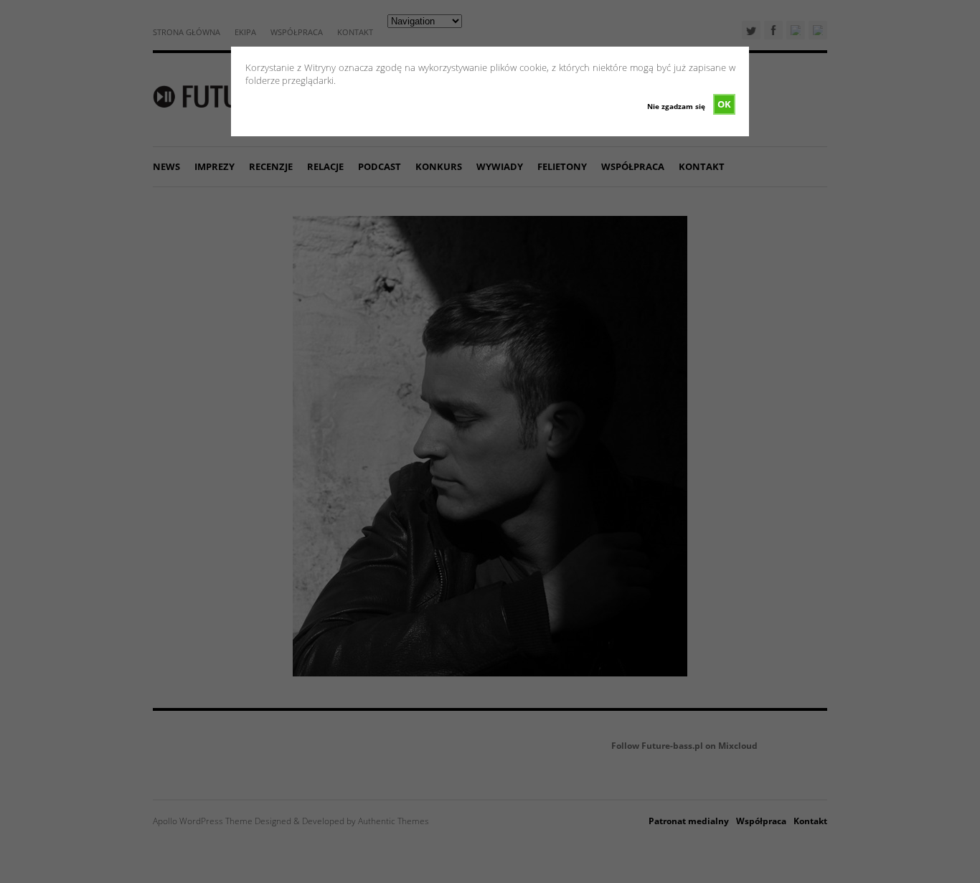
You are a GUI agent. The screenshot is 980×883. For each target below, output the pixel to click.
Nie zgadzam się (676, 106)
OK (724, 104)
